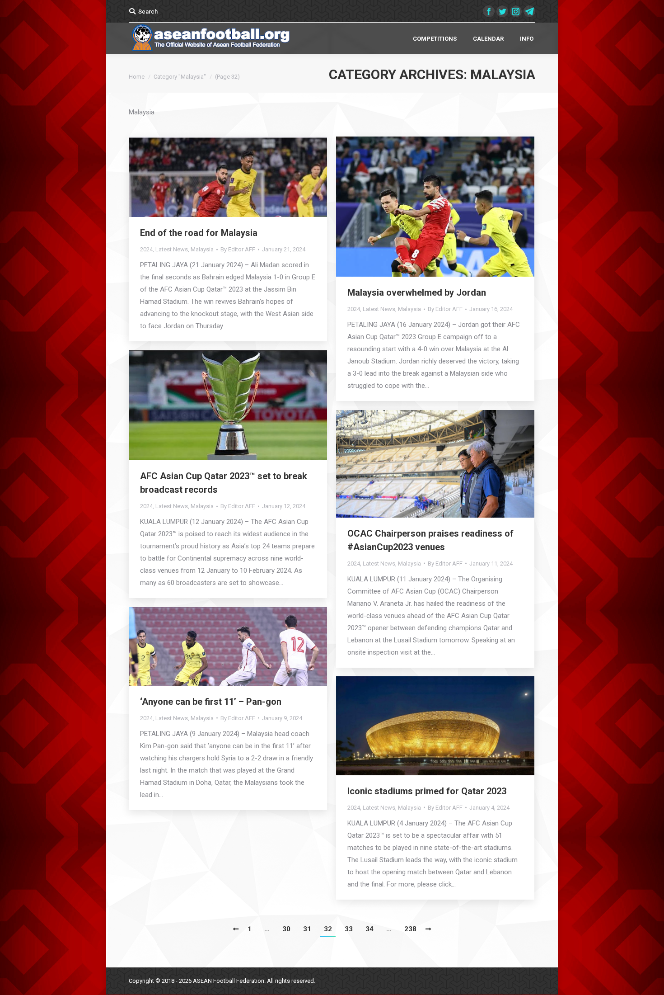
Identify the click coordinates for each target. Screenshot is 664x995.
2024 (146, 249)
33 (349, 929)
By (237, 249)
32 (328, 929)
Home (137, 76)
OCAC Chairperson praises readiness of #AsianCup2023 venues (430, 540)
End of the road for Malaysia (198, 232)
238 (410, 929)
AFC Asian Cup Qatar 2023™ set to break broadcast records (223, 483)
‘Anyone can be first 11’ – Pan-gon (210, 701)
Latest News (171, 249)
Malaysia (202, 249)
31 (307, 929)
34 (369, 929)
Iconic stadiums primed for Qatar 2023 (426, 791)
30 (286, 929)
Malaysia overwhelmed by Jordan (416, 292)
